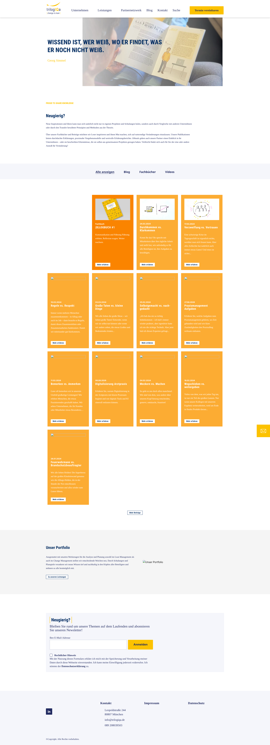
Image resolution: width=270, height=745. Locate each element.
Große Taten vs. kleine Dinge (109, 307)
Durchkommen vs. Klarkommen (151, 229)
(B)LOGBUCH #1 (105, 227)
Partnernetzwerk (131, 10)
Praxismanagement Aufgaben (196, 307)
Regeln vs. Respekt (62, 305)
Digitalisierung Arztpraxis (111, 384)
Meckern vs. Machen (152, 384)
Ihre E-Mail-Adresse (60, 638)
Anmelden (140, 644)
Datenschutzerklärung (73, 666)
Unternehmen (79, 10)
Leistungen (105, 10)
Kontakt (163, 10)
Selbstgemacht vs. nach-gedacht (155, 307)
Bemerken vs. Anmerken (66, 384)
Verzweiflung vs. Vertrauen (201, 227)
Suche (176, 10)
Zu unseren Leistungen (57, 577)
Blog (149, 10)
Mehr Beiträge (135, 513)
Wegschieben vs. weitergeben (194, 386)
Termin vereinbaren (207, 10)
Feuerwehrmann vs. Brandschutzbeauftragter (66, 464)
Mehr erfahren (102, 265)
